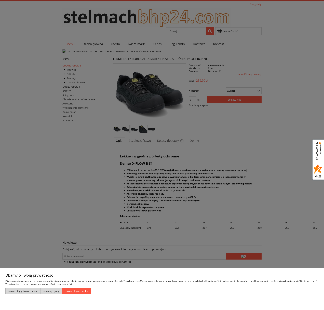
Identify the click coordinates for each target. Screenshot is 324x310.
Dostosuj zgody (51, 291)
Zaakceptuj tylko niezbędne (23, 291)
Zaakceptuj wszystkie (76, 291)
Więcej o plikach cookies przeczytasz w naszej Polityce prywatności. (38, 284)
